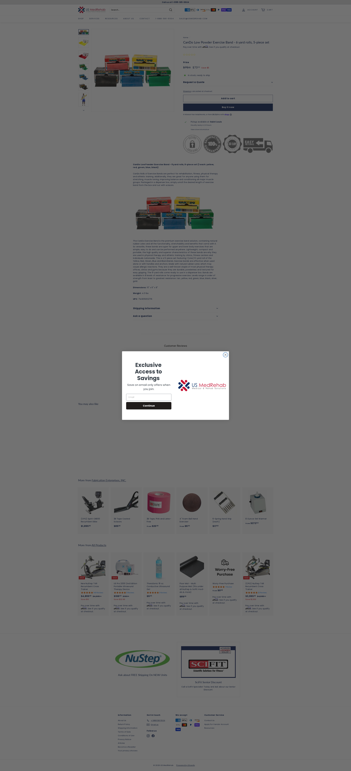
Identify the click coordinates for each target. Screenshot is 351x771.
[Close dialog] (225, 354)
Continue (149, 405)
